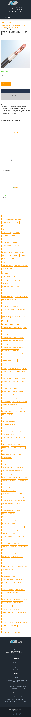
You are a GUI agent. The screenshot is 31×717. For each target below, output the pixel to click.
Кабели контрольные (17, 615)
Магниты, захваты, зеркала (9, 299)
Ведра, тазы (16, 507)
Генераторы (17, 245)
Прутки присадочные (7, 569)
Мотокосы (20, 239)
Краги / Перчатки (6, 602)
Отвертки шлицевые (7, 411)
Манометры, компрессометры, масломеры (12, 303)
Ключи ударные (6, 391)
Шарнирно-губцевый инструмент (10, 520)
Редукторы (13, 546)
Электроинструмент (7, 252)
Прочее (4, 559)
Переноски (5, 306)
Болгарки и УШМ (19, 252)
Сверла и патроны (6, 441)
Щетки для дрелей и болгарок (9, 483)
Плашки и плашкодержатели (9, 434)
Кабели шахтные (6, 609)
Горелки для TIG (20, 589)
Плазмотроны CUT (18, 596)
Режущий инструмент (21, 411)
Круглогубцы (5, 523)
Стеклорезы (17, 441)
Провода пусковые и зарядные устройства (12, 280)
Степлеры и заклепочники (9, 480)
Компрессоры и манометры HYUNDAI (11, 219)
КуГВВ (4, 197)
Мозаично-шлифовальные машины (11, 629)
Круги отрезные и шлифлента (9, 418)
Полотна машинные (7, 437)
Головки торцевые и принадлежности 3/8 (12, 347)
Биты (25, 327)
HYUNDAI (4, 216)
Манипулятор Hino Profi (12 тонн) (15, 699)
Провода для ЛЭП (18, 609)
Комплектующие (6, 543)
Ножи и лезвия (20, 427)
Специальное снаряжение (18, 447)
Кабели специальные (7, 622)
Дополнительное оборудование (10, 549)
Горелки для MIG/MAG (7, 589)
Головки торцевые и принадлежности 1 (12, 334)
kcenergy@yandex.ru (16, 649)
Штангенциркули (6, 360)
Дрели (3, 255)
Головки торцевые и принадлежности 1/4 (12, 340)
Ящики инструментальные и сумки (11, 536)
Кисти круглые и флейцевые (9, 460)
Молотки (4, 375)
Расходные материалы (7, 566)
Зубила (24, 368)
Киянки (21, 493)
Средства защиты (6, 599)
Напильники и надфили (8, 427)
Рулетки (4, 357)
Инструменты (5, 556)
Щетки (18, 324)
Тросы (3, 320)
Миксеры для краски (7, 464)
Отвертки (16, 378)
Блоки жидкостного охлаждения (10, 553)
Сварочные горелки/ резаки (9, 586)
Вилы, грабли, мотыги (7, 510)
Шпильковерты (19, 320)
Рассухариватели (15, 306)
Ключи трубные (6, 385)
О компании (15, 662)
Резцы (24, 437)
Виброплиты (13, 625)
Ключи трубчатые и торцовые (9, 388)
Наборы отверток (6, 398)
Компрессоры (5, 249)
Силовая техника (6, 245)
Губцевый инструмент (14, 368)
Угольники (11, 357)
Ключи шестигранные (18, 391)
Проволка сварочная (21, 566)
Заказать (6, 84)
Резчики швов (16, 632)
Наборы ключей (6, 394)
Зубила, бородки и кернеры (9, 493)
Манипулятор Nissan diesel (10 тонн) (15, 701)
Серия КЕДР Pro (18, 582)
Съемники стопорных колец (9, 533)
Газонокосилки (6, 222)
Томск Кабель (16, 606)
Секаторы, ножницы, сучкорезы (10, 516)
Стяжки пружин (6, 313)
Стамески (25, 477)
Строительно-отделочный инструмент (11, 450)
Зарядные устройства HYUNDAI (10, 229)
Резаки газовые (23, 546)
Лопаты (4, 513)
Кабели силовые (19, 619)
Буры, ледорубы (6, 507)
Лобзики (24, 255)
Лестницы (18, 510)
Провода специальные (21, 622)
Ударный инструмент (7, 487)
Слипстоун (4, 625)
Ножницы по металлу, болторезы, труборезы (13, 431)
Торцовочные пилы (7, 262)
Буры (3, 414)
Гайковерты (5, 283)
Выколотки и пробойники (8, 490)
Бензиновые (16, 222)
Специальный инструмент (8, 309)
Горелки (22, 540)
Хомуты (10, 320)
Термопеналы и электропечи (9, 563)
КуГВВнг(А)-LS (6, 170)
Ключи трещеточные (18, 381)
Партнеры (15, 667)
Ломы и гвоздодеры (21, 497)
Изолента (21, 454)
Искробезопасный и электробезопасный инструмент (12, 364)
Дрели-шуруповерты (13, 255)
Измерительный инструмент (9, 353)
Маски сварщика (18, 602)
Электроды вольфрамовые (8, 573)
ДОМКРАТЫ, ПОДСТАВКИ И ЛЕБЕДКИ (11, 286)
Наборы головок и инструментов (10, 350)
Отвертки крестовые (7, 408)
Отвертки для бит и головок (20, 401)
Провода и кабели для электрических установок (14, 612)
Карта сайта (15, 710)
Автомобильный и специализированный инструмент (12, 272)
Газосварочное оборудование (9, 540)
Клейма (4, 497)
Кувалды (11, 371)
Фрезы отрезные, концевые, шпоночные (12, 444)
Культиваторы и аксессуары (9, 235)
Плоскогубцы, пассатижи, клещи (10, 530)
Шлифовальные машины (21, 265)
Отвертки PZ (17, 398)
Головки (4, 368)
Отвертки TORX (6, 401)
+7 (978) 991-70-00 (16, 8)
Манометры (16, 543)
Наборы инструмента (15, 375)
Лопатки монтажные (7, 296)
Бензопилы (16, 232)
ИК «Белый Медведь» (7, 268)
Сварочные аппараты (7, 579)
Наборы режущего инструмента (10, 424)
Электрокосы (5, 242)
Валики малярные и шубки (9, 454)
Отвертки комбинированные (9, 404)
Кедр (24, 536)
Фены (16, 262)
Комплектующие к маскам (20, 599)
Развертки (17, 437)
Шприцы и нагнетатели (8, 324)
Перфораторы (5, 258)
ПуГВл (4, 143)
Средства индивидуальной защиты (11, 477)
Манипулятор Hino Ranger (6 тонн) (15, 696)
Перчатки (11, 513)
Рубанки (14, 258)
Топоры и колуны (22, 480)
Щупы (15, 360)
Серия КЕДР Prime (6, 582)
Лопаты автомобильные (21, 296)
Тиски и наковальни (20, 500)
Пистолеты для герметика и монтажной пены (13, 470)
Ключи (4, 371)
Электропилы (15, 242)
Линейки (22, 353)
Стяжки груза (21, 309)
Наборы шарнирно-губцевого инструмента (13, 526)
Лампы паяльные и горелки (9, 293)
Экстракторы (5, 447)
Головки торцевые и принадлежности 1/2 (12, 337)
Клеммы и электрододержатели (10, 592)
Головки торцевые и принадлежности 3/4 (12, 344)
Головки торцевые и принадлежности (11, 327)
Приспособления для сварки (9, 474)
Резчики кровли (6, 632)
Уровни (19, 357)
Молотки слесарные (7, 500)
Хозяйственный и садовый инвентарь (11, 503)
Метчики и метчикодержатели (10, 421)
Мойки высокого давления (8, 239)
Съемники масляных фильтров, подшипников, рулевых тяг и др (13, 317)
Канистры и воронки (7, 289)
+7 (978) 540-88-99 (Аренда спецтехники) (15, 10)
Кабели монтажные (7, 619)
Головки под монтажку (7, 330)
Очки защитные (6, 606)
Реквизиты (16, 669)
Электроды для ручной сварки (9, 576)
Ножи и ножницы (6, 378)
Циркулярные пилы (7, 265)
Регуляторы (5, 546)
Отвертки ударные (20, 408)
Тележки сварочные (14, 559)
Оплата (15, 664)
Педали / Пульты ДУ (17, 556)
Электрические (6, 225)
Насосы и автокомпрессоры (9, 276)
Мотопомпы (15, 249)
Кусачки (14, 523)
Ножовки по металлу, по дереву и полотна (12, 467)
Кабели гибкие (6, 615)
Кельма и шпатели (7, 457)
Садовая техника (6, 232)
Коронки (10, 414)
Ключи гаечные (6, 381)
